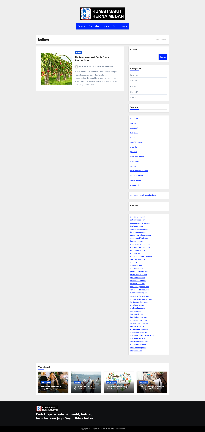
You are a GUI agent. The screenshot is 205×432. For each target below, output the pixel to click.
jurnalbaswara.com (137, 278)
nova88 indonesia (137, 142)
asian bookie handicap (139, 171)
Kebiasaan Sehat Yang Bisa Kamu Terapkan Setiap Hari (116, 389)
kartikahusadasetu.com (139, 302)
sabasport (134, 128)
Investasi (105, 26)
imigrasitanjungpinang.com (141, 299)
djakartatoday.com (137, 259)
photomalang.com (137, 308)
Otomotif (82, 26)
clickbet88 (134, 185)
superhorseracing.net (138, 293)
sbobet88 (134, 119)
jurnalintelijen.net (137, 326)
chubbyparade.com (138, 265)
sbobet (133, 138)
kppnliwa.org (135, 253)
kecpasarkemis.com (138, 345)
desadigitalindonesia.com (140, 235)
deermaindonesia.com (139, 342)
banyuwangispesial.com (139, 287)
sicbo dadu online (137, 157)
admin (81, 66)
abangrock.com (136, 311)
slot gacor (134, 133)
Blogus (109, 429)
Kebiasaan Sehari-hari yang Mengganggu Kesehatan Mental (51, 389)
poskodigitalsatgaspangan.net (142, 335)
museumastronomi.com (139, 229)
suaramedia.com (136, 269)
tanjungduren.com (137, 250)
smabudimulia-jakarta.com (141, 256)
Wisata (124, 26)
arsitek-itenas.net (137, 284)
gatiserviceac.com (137, 220)
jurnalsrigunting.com (138, 317)
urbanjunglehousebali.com (141, 323)
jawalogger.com (136, 241)
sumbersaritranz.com (138, 320)
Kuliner (115, 26)
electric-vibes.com (137, 217)
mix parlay (134, 123)
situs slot (134, 147)
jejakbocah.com (136, 226)
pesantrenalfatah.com (139, 238)
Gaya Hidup (94, 26)
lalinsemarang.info (137, 338)
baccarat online (136, 176)
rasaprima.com (136, 351)
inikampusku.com (137, 314)
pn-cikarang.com (137, 305)
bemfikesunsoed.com (138, 232)
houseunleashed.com (138, 275)
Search (134, 50)
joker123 (133, 152)
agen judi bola (135, 161)
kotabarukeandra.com (139, 329)
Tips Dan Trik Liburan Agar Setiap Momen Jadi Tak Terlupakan (85, 389)
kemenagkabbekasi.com (139, 290)
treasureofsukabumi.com (140, 247)
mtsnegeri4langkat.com (139, 296)
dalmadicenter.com (138, 281)
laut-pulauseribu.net (138, 332)
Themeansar (120, 429)
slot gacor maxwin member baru (143, 195)
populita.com (135, 263)
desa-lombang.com (138, 348)
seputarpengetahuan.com (140, 223)
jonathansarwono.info (139, 272)
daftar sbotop (135, 180)
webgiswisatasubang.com (140, 244)
